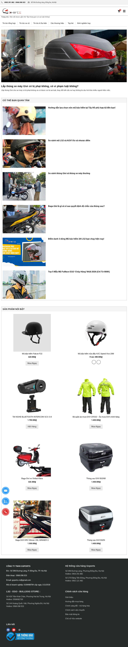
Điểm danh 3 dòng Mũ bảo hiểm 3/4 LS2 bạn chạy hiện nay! (76, 239)
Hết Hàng (32, 426)
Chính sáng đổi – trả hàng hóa (77, 606)
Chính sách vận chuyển (75, 610)
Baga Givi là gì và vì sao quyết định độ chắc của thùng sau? (76, 206)
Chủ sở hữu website (73, 618)
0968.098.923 (20, 2)
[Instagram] (19, 630)
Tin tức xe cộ (24, 23)
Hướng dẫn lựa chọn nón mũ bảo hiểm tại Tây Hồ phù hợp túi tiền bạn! (81, 108)
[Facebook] (8, 630)
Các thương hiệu (57, 23)
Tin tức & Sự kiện (40, 23)
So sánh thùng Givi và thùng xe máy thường (69, 173)
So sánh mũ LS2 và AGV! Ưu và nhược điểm (69, 140)
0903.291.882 (9, 2)
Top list (70, 23)
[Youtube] (14, 630)
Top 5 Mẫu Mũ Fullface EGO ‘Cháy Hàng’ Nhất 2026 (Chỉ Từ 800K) (79, 272)
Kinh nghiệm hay (83, 23)
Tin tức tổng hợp (9, 23)
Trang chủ (4, 17)
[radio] (94, 362)
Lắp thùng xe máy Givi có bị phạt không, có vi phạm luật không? (39, 86)
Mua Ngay (32, 363)
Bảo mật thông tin (72, 614)
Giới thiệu (69, 597)
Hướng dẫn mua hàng (74, 601)
